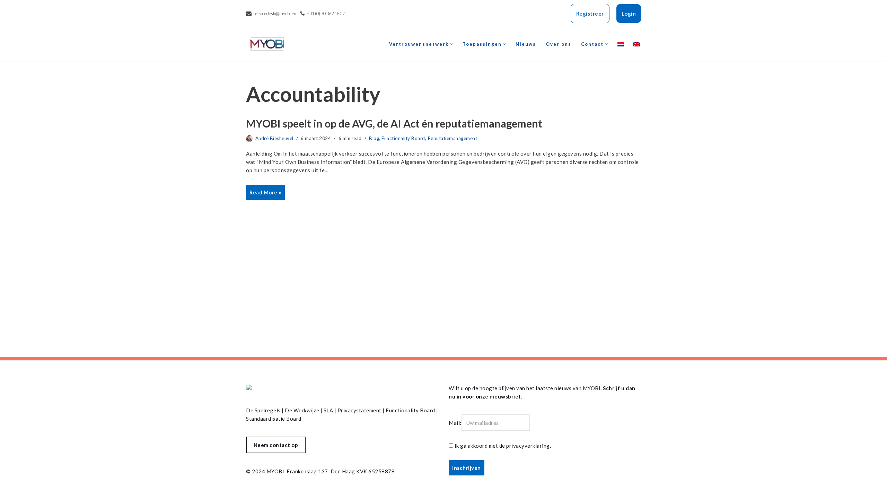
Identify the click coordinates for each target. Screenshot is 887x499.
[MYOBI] (266, 44)
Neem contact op (276, 445)
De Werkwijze (302, 410)
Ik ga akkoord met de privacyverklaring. (503, 446)
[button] (451, 44)
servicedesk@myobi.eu (274, 13)
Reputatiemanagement (452, 138)
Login (629, 13)
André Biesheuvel (274, 138)
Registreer (590, 13)
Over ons (558, 44)
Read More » (263, 194)
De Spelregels (263, 410)
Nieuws (526, 44)
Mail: (455, 423)
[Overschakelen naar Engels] (636, 44)
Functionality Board (403, 138)
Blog (374, 138)
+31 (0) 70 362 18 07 (326, 13)
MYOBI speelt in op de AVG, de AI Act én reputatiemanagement (394, 123)
